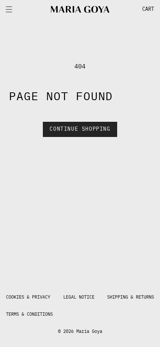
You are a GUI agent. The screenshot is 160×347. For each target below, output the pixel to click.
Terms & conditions (29, 314)
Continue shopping (79, 129)
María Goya (89, 331)
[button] (134, 9)
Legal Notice (79, 297)
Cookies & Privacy (28, 297)
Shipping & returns (130, 297)
